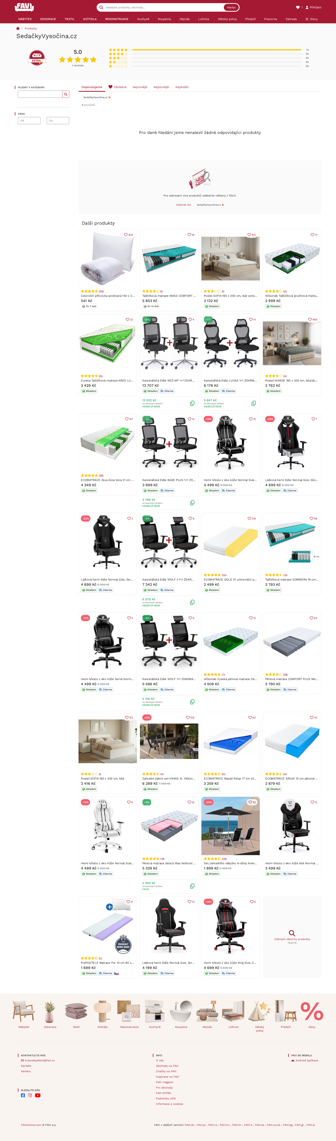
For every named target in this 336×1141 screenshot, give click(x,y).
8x (161, 291)
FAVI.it (248, 1124)
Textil (76, 1026)
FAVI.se (260, 1124)
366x (101, 291)
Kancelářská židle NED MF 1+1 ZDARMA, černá (174, 380)
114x (285, 575)
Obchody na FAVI (167, 1065)
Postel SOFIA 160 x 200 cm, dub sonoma (231, 296)
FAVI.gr (300, 1124)
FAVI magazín (164, 1082)
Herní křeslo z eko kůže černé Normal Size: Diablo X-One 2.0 (123, 679)
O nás (160, 1060)
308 (130, 234)
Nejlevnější (161, 87)
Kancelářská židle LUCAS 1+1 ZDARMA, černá (234, 380)
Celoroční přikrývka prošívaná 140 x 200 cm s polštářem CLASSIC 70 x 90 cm (134, 296)
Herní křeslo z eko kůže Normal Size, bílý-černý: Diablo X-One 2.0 (126, 863)
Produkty (31, 28)
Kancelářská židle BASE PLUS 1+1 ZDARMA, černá (176, 480)
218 (254, 518)
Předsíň (286, 1026)
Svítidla (103, 1026)
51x (100, 958)
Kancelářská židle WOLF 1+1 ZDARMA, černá (172, 679)
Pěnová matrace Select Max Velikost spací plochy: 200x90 (182, 863)
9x (223, 291)
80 (254, 717)
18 (193, 234)
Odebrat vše (183, 204)
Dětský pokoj (259, 1028)
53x (285, 291)
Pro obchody (164, 1087)
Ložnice (233, 1026)
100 (254, 234)
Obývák (207, 1026)
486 (314, 319)
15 (193, 419)
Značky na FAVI (166, 1071)
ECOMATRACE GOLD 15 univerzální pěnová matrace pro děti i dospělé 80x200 (257, 579)
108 (192, 717)
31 (316, 234)
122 (131, 717)
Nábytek (23, 1026)
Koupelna (181, 1026)
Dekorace (50, 1026)
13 (193, 901)
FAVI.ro (213, 1124)
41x (162, 774)
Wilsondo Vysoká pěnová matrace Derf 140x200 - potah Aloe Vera (249, 679)
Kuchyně (155, 1026)
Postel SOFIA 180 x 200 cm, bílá (102, 778)
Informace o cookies (169, 1103)
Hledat (231, 7)
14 (254, 319)
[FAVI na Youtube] (37, 1095)
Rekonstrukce (129, 1026)
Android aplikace (307, 1060)
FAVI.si (310, 1124)
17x (223, 674)
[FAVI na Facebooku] (23, 1095)
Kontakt (26, 1065)
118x (162, 858)
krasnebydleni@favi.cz (40, 1060)
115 (254, 802)
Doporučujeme (92, 87)
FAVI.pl (201, 1124)
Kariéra (26, 1071)
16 (193, 802)
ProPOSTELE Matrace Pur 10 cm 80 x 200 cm (112, 963)
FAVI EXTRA (163, 1093)
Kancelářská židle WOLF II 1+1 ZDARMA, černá (173, 579)
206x (224, 858)
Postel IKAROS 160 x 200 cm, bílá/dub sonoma (297, 380)
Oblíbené (120, 87)
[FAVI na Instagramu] (30, 1095)
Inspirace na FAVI (167, 1076)
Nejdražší (181, 87)
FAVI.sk (190, 1124)
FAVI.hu (225, 1124)
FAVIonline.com (31, 1124)
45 (315, 717)
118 (315, 518)
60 (315, 618)
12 (316, 802)
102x (224, 575)
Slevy (312, 1026)
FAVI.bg (288, 1124)
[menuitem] (25, 19)
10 (254, 419)
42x (285, 376)
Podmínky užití (166, 1098)
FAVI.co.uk (274, 1124)
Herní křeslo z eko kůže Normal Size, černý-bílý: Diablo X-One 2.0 (249, 480)
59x (100, 376)
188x (285, 674)
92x (223, 774)
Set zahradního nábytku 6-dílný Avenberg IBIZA (236, 863)
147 (131, 419)
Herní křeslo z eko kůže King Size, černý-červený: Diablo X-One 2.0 (250, 963)
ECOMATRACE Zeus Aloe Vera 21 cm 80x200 (111, 480)
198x (101, 475)
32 (131, 319)
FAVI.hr (237, 1124)
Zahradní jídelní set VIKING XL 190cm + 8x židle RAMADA (181, 778)
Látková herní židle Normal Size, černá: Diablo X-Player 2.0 (121, 579)
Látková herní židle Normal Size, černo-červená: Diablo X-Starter (187, 963)
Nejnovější (140, 87)
